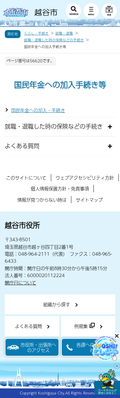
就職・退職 (64, 33)
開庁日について (20, 282)
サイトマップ (89, 199)
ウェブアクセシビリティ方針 (85, 177)
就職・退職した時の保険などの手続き (54, 40)
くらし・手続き (36, 33)
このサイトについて (26, 177)
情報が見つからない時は (42, 199)
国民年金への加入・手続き (38, 110)
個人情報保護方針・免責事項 (60, 188)
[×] (107, 382)
